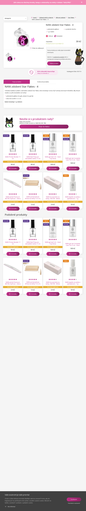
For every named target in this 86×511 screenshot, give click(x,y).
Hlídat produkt (54, 63)
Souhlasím (74, 499)
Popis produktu (16, 82)
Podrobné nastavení (74, 503)
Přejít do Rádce (44, 127)
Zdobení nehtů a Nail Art (46, 17)
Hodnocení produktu (43, 82)
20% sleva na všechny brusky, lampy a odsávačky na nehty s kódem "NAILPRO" (42, 2)
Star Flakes (71, 17)
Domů (35, 17)
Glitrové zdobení (60, 17)
